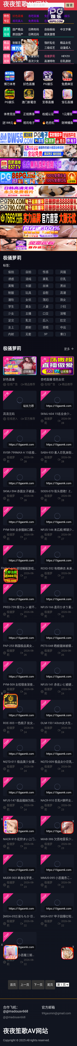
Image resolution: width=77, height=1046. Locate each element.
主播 (28, 313)
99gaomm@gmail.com (56, 1013)
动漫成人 (65, 47)
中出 (63, 327)
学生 (11, 306)
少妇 (63, 306)
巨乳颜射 (65, 61)
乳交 (28, 320)
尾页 (50, 984)
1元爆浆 (67, 114)
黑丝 (63, 285)
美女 (28, 306)
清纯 (28, 279)
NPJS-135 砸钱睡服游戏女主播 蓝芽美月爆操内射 (34, 568)
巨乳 (63, 279)
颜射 (28, 327)
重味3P (18, 56)
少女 (11, 313)
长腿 (28, 285)
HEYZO (65, 56)
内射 (11, 334)
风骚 (63, 272)
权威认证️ (48, 114)
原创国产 (18, 34)
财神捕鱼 (67, 122)
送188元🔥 (9, 122)
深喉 (63, 313)
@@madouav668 (14, 1017)
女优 (28, 299)
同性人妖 (18, 47)
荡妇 (45, 299)
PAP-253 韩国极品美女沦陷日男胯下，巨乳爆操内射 (36, 645)
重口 (63, 334)
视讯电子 (29, 122)
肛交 (63, 320)
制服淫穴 (18, 42)
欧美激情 (49, 34)
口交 (45, 313)
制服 (11, 292)
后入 (45, 320)
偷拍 (11, 272)
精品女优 (65, 42)
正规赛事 (29, 114)
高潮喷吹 (49, 61)
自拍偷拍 (49, 29)
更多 (67, 349)
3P (45, 334)
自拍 (28, 272)
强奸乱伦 (49, 42)
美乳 (45, 279)
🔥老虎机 (48, 122)
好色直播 (9, 379)
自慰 (45, 292)
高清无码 (9, 413)
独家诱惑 (18, 61)
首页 (13, 984)
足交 (11, 320)
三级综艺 (49, 47)
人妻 (45, 306)
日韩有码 (33, 29)
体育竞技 (9, 114)
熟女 (63, 299)
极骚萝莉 (49, 56)
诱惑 (11, 279)
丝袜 (45, 285)
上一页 (25, 984)
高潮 (63, 292)
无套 (28, 334)
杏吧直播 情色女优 (52, 379)
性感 (45, 272)
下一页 (38, 984)
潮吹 (11, 299)
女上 (11, 327)
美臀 (11, 285)
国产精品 (18, 29)
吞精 (45, 327)
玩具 (28, 292)
